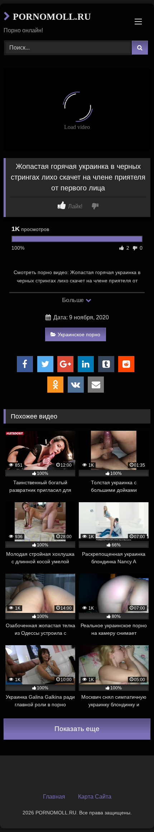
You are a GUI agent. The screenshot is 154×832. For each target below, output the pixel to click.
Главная (54, 797)
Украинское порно (79, 334)
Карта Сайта (94, 797)
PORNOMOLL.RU (50, 16)
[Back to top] (132, 811)
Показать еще (77, 728)
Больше (73, 300)
